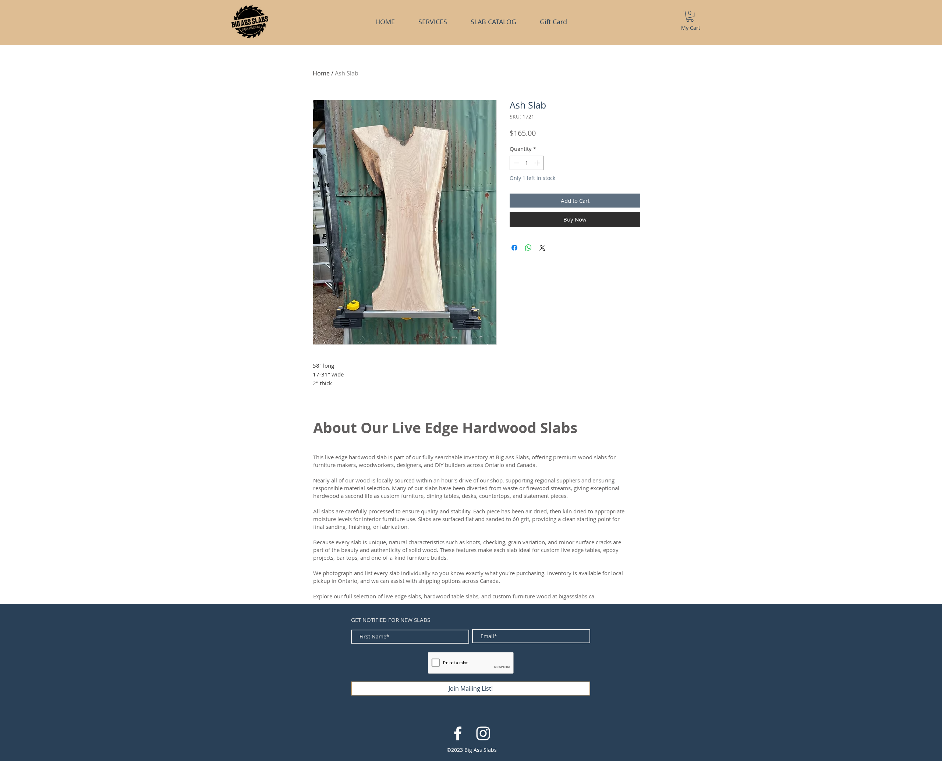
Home (321, 73)
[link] (690, 16)
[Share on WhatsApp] (528, 247)
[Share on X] (542, 247)
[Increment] (538, 163)
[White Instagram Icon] (483, 733)
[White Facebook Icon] (458, 733)
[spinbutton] (527, 163)
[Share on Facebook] (514, 247)
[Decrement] (516, 163)
